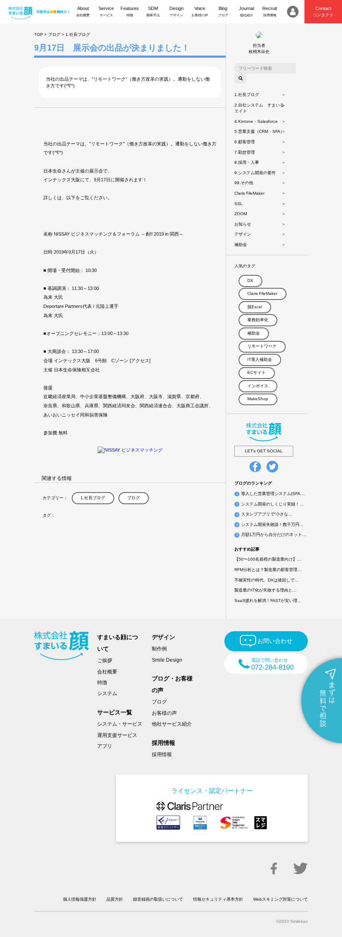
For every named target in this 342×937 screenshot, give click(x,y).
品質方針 (114, 899)
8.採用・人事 (246, 162)
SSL (238, 203)
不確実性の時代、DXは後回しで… (266, 580)
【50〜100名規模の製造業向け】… (267, 559)
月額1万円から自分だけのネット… (273, 534)
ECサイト (256, 372)
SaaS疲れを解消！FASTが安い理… (268, 600)
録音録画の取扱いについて (158, 899)
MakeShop (257, 398)
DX (250, 280)
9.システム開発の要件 (255, 172)
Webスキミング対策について (280, 899)
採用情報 (162, 754)
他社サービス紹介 (172, 724)
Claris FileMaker (249, 193)
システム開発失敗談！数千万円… (272, 524)
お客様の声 (164, 713)
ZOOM (240, 213)
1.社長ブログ (77, 34)
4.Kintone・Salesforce (256, 121)
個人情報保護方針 (79, 899)
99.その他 (243, 182)
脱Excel (254, 307)
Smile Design (167, 660)
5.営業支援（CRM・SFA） (259, 131)
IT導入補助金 (259, 359)
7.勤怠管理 (244, 152)
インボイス (257, 385)
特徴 (102, 683)
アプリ (104, 746)
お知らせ (242, 224)
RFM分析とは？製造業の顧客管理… (268, 569)
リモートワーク (262, 346)
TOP (38, 34)
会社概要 (107, 672)
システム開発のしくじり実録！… (272, 504)
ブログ (54, 34)
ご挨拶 (104, 660)
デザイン (242, 234)
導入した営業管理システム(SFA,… (273, 493)
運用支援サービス (117, 735)
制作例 (159, 649)
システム (107, 693)
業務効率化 (257, 319)
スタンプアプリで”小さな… (266, 514)
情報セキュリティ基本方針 (218, 899)
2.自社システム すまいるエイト (259, 108)
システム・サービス (119, 724)
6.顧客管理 (244, 142)
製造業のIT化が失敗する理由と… (265, 590)
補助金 (240, 244)
